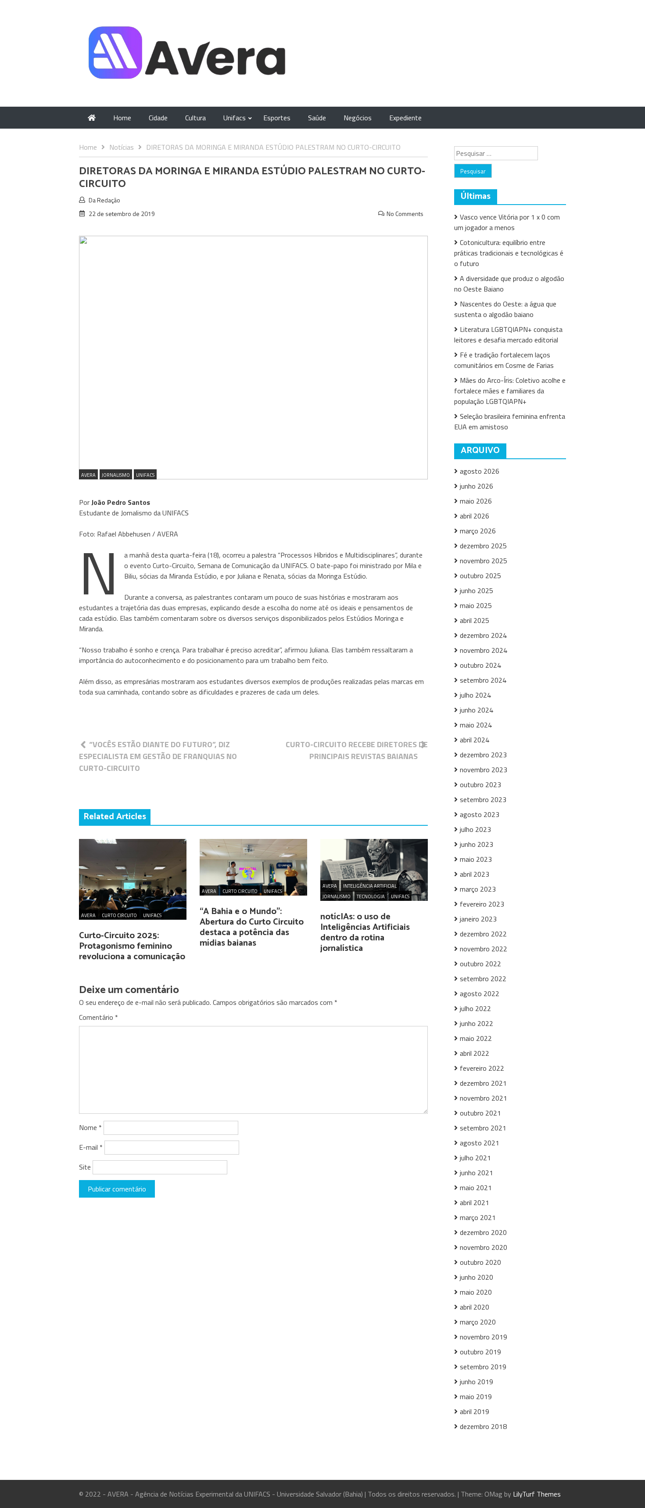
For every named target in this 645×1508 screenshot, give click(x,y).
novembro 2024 (483, 650)
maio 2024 (476, 725)
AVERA (88, 475)
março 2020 (478, 1322)
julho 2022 (475, 1008)
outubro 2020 (480, 1262)
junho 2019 (476, 1381)
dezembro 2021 (483, 1083)
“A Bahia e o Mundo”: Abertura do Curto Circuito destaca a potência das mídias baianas (252, 927)
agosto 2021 (479, 1142)
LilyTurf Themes (537, 1494)
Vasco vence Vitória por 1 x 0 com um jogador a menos (507, 222)
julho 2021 (475, 1157)
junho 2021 (476, 1172)
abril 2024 (474, 739)
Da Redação (104, 200)
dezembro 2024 (483, 635)
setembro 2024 (483, 680)
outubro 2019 (480, 1351)
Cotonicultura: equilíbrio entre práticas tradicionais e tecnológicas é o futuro (508, 253)
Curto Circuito (119, 915)
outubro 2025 (480, 575)
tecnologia (371, 896)
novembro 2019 (483, 1337)
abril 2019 (474, 1411)
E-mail (91, 1147)
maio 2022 (476, 1038)
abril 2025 (474, 620)
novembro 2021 (483, 1098)
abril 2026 (474, 516)
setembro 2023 (483, 799)
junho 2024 (476, 710)
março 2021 (478, 1217)
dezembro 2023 (483, 754)
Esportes (276, 117)
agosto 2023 (479, 814)
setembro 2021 (483, 1128)
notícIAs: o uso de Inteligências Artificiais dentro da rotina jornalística (365, 933)
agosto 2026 (479, 471)
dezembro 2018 (483, 1426)
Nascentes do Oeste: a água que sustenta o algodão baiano (505, 309)
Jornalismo (116, 475)
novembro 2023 (483, 769)
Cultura (195, 117)
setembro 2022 (483, 978)
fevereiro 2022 (482, 1068)
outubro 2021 (480, 1113)
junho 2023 (476, 844)
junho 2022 (476, 1023)
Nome (90, 1127)
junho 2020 (476, 1277)
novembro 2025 (483, 560)
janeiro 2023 (478, 919)
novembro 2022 (483, 948)
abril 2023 (474, 874)
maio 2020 (476, 1292)
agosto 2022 (479, 993)
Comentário (98, 1017)
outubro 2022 (480, 963)
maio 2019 (476, 1396)
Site (85, 1167)
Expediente (405, 117)
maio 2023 (476, 859)
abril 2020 (474, 1307)
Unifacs (234, 117)
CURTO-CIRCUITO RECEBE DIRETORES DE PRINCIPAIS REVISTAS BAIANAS (357, 750)
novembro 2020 (483, 1247)
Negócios (358, 117)
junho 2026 (476, 486)
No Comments (405, 213)
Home (122, 117)
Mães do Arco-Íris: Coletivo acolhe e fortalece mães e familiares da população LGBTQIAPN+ (510, 391)
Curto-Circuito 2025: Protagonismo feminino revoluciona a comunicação (132, 946)
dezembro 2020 (483, 1232)
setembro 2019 (483, 1366)
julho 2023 (475, 829)
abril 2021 (474, 1202)
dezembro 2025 (483, 545)
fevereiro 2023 (482, 904)
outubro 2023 (480, 784)
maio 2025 (476, 605)
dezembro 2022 (483, 934)
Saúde (317, 117)
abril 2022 (474, 1053)
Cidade (158, 117)
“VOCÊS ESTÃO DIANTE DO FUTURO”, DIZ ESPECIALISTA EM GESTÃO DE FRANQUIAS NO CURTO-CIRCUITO (158, 756)
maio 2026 (476, 501)
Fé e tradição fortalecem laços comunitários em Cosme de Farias (504, 360)
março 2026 (478, 530)
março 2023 (478, 889)
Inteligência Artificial (370, 885)
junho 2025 (476, 590)
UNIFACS (145, 475)
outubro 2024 (480, 665)
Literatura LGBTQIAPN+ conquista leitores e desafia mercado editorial (508, 334)
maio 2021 (476, 1187)
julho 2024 (475, 695)
